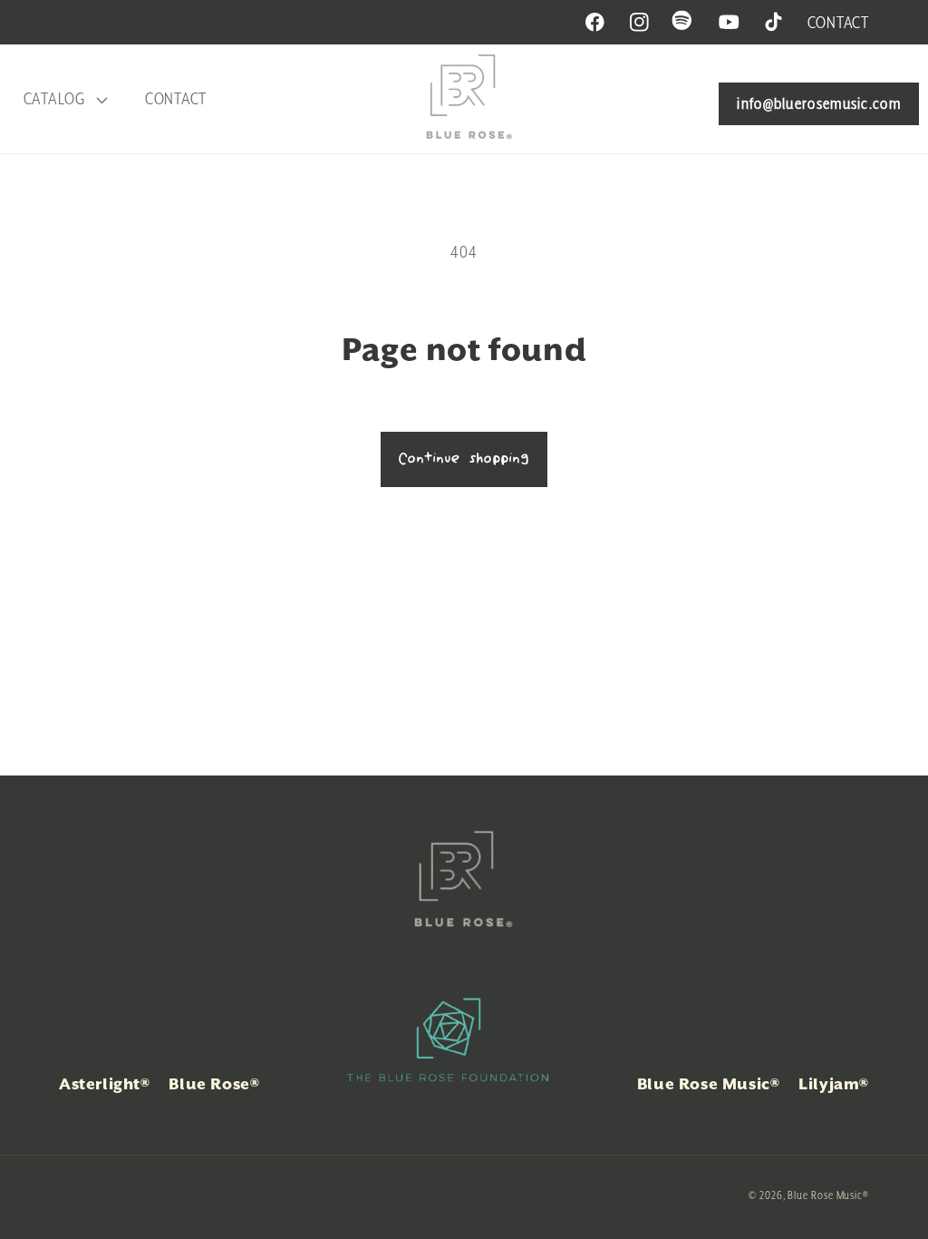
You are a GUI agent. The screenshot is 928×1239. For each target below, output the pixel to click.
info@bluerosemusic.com (819, 103)
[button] (63, 99)
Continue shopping (464, 459)
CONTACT (838, 22)
